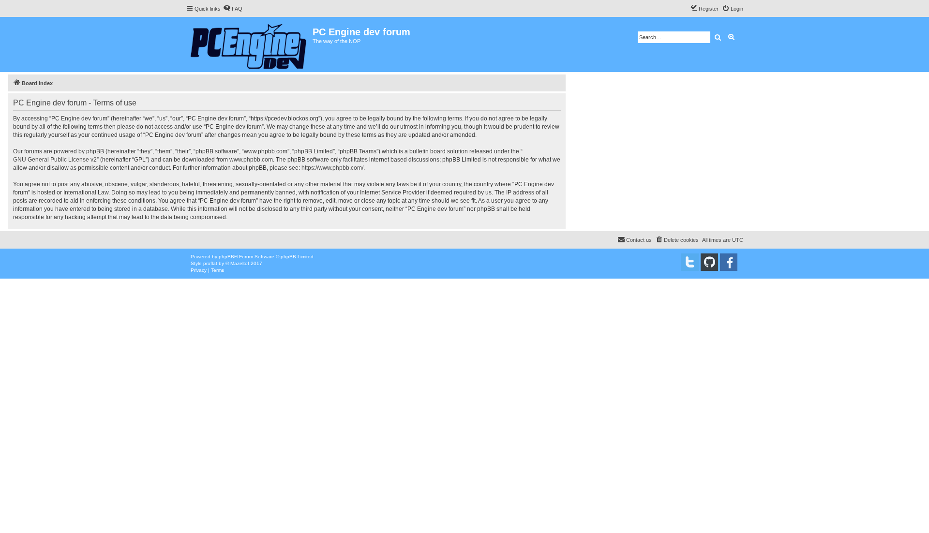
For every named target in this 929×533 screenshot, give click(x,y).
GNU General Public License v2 (55, 159)
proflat (210, 263)
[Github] (709, 262)
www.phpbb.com (251, 159)
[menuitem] (232, 9)
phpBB (226, 256)
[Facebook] (728, 262)
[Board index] (249, 44)
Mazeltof (239, 263)
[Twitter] (690, 262)
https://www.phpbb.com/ (332, 167)
